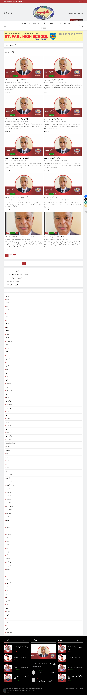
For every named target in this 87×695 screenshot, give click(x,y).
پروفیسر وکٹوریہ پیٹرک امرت (10, 443)
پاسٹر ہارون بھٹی (8, 426)
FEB (7, 320)
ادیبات (39, 23)
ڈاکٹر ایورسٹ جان (15, 76)
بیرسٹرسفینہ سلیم (8, 398)
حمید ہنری (7, 464)
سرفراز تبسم (8, 524)
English (43, 28)
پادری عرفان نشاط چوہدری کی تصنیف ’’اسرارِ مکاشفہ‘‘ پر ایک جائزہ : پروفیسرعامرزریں (19, 274)
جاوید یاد (7, 457)
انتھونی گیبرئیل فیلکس (9, 390)
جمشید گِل (7, 461)
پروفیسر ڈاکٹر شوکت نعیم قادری (10, 429)
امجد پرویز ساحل (8, 383)
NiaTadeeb (9, 341)
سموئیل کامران (8, 527)
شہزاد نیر (7, 545)
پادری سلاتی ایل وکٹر (9, 408)
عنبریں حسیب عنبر (9, 569)
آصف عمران (8, 369)
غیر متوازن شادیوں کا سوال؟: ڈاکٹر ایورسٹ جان (53, 119)
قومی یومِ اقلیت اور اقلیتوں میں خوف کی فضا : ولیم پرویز (14, 278)
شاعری (34, 23)
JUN (7, 331)
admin (8, 82)
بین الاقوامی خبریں (50, 23)
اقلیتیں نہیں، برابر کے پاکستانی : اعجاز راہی (71, 1)
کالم (60, 23)
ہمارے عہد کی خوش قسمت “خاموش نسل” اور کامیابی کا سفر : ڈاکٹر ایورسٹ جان (19, 237)
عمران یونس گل (8, 566)
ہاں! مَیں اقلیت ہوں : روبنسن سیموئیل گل (13, 285)
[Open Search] (79, 25)
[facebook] (5, 13)
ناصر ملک (7, 590)
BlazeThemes (7, 692)
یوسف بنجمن (8, 629)
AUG (7, 313)
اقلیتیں (44, 23)
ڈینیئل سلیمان (8, 499)
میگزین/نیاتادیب (23, 23)
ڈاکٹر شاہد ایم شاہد (8, 489)
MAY (7, 338)
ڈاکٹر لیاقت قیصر (8, 496)
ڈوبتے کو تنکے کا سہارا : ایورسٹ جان (50, 197)
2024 (7, 299)
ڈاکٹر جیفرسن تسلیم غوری (10, 485)
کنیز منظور (7, 580)
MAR (7, 334)
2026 (7, 306)
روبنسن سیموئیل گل (9, 503)
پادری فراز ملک (8, 411)
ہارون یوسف (8, 604)
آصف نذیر (7, 359)
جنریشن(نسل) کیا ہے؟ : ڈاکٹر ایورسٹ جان (52, 158)
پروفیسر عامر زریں (9, 436)
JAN (7, 324)
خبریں (56, 23)
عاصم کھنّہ (7, 555)
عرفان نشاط (8, 559)
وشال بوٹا (7, 615)
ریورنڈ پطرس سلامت (9, 506)
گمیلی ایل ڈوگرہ (8, 583)
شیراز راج (7, 548)
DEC (7, 317)
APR (7, 310)
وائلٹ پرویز (8, 608)
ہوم (69, 23)
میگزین (7, 587)
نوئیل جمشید (8, 601)
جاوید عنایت (8, 454)
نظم (6, 597)
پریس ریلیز (8, 447)
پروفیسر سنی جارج (8, 433)
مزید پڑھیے (6, 92)
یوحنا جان (7, 625)
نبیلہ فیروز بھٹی (8, 594)
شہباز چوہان (8, 541)
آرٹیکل (65, 23)
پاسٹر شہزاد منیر (8, 419)
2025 (7, 303)
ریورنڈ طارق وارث (9, 513)
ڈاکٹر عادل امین (8, 492)
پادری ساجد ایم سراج (9, 404)
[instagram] (7, 13)
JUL (7, 327)
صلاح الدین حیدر (8, 552)
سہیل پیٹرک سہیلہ (9, 534)
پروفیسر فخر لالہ (8, 440)
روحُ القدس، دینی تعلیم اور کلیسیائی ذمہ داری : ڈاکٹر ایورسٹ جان (17, 119)
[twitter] (9, 13)
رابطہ (18, 23)
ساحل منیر (7, 517)
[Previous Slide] (79, 1)
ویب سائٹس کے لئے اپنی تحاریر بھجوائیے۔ (72, 688)
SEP (7, 352)
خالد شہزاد (7, 468)
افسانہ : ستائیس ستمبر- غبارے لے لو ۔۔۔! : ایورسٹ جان (15, 80)
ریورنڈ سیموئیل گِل (9, 510)
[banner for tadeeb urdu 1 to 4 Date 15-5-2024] (43, 36)
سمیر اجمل (7, 531)
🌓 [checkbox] (4, 690)
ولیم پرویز (7, 618)
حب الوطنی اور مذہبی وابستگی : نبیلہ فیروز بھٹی (21, 677)
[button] (85, 196)
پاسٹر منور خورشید (8, 422)
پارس (7, 415)
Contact (81, 688)
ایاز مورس (7, 394)
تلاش (24, 263)
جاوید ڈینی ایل (8, 450)
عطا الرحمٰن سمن (8, 562)
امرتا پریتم (7, 387)
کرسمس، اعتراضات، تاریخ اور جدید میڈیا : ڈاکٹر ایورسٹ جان (16, 197)
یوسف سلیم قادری (9, 633)
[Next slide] (82, 1)
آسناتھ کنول (8, 366)
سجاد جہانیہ (7, 520)
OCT (7, 348)
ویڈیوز (30, 23)
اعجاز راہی (7, 373)
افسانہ (11, 76)
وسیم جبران (8, 611)
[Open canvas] (5, 26)
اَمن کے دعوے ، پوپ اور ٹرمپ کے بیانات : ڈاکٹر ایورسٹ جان (17, 158)
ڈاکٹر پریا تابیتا (8, 478)
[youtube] (11, 13)
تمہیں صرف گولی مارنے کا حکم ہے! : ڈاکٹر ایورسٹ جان (54, 237)
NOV (7, 345)
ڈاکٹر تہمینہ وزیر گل (9, 482)
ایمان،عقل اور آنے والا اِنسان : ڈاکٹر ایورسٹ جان (53, 80)
